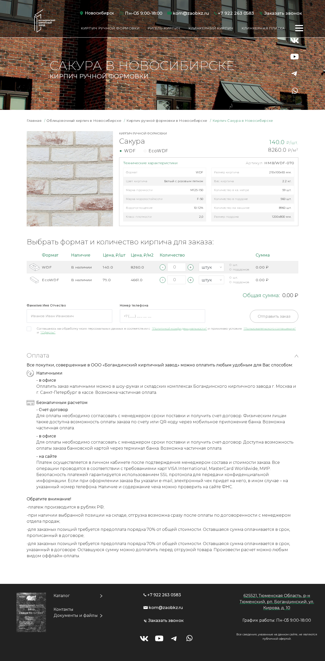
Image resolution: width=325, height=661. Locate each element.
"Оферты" (47, 332)
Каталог (62, 595)
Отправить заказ (274, 316)
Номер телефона (134, 305)
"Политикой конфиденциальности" (179, 328)
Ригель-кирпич (164, 28)
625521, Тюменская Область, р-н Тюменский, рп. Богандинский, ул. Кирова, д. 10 (277, 601)
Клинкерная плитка (263, 28)
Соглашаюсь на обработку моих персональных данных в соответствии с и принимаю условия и (166, 330)
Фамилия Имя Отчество (46, 305)
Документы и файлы (76, 615)
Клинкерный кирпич (211, 28)
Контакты (63, 609)
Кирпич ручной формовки (110, 28)
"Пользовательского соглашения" (269, 328)
